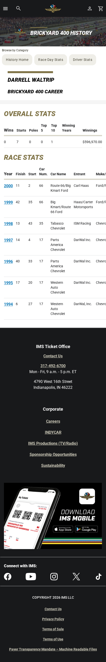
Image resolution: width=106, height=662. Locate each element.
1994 (8, 304)
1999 (8, 202)
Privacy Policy (53, 619)
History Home (17, 60)
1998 (8, 223)
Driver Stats (82, 60)
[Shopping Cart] (100, 8)
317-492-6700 (53, 366)
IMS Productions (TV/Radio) (53, 443)
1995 (8, 283)
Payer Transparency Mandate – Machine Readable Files (53, 649)
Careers (53, 421)
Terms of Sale (53, 629)
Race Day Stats (50, 60)
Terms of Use (53, 639)
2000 (8, 186)
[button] (5, 8)
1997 (8, 240)
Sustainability (53, 465)
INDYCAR (53, 432)
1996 (8, 261)
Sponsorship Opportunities (53, 454)
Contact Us (53, 356)
